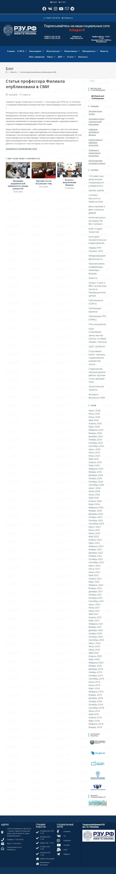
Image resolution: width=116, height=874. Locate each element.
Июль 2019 (94, 681)
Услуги (70, 57)
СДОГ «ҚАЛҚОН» (97, 346)
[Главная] (6, 72)
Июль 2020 (94, 646)
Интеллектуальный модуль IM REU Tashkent (97, 220)
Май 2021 (94, 614)
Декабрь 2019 (96, 669)
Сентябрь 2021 (96, 601)
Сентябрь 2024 (96, 484)
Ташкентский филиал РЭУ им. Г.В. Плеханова (93, 825)
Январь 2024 (95, 510)
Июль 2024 (94, 491)
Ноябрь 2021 (95, 594)
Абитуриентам (88, 51)
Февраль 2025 (96, 468)
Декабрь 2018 (96, 698)
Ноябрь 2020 (95, 633)
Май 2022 (94, 575)
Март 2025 (94, 465)
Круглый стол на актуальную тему (44, 182)
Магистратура (53, 51)
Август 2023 (95, 526)
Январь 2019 (95, 694)
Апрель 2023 (95, 539)
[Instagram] (55, 8)
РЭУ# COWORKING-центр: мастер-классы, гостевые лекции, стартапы (98, 335)
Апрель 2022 (95, 578)
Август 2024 (95, 488)
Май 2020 (94, 652)
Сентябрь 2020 (96, 639)
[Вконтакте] (50, 8)
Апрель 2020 (95, 656)
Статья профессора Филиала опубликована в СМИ (38, 72)
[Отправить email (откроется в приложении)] (66, 8)
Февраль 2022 (96, 585)
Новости (104, 51)
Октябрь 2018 (96, 704)
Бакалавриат (35, 51)
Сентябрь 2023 (96, 523)
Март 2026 (94, 426)
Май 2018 (94, 714)
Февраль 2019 (96, 691)
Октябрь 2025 (96, 442)
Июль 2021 (94, 607)
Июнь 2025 (94, 455)
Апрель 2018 (95, 717)
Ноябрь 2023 (95, 517)
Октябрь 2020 (96, 636)
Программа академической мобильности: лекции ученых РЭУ (18, 185)
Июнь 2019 (94, 685)
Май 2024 (94, 497)
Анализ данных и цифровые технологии (96, 142)
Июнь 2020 (94, 649)
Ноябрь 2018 (95, 701)
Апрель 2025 (95, 462)
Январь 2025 (95, 471)
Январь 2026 (95, 433)
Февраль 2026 (96, 429)
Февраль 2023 (96, 546)
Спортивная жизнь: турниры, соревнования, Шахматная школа (97, 358)
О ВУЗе (20, 51)
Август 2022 (95, 565)
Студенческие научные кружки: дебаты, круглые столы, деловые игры (97, 375)
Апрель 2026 (95, 423)
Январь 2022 (95, 588)
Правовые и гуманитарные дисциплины (94, 153)
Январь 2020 (95, 665)
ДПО (60, 57)
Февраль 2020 (96, 662)
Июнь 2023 (94, 533)
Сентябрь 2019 (96, 678)
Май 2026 (94, 420)
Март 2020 (94, 659)
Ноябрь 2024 (95, 478)
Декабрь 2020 (96, 630)
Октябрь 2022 (96, 559)
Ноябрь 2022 (95, 555)
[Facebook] (44, 8)
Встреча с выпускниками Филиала (69, 182)
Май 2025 (94, 458)
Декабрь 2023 (96, 513)
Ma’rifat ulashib (96, 190)
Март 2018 (94, 720)
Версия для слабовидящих (97, 97)
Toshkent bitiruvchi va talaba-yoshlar (96, 198)
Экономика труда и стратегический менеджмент (96, 122)
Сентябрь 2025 (96, 446)
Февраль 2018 (96, 723)
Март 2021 (94, 620)
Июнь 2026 (94, 417)
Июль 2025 (94, 452)
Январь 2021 (95, 626)
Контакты (83, 57)
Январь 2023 (95, 549)
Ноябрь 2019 (95, 672)
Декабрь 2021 (96, 591)
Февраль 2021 (96, 623)
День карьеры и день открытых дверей (97, 209)
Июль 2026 (94, 413)
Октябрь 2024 (96, 481)
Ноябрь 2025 (95, 439)
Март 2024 (94, 504)
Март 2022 (94, 581)
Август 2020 (95, 643)
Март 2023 (94, 542)
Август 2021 (95, 604)
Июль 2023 (94, 530)
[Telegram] (72, 8)
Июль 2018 (94, 710)
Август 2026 (95, 410)
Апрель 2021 (95, 617)
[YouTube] (61, 8)
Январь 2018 (95, 727)
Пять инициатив (37, 57)
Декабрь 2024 (96, 475)
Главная (11, 51)
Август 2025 (95, 449)
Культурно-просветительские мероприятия (97, 240)
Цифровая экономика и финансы (94, 132)
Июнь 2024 (94, 494)
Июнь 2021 (94, 610)
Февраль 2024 (96, 507)
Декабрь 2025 (96, 436)
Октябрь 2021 (96, 597)
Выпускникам (70, 51)
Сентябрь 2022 (96, 562)
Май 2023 (94, 536)
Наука (50, 57)
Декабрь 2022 (96, 552)
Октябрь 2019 (96, 675)
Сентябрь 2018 (96, 707)
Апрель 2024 (95, 501)
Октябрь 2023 (96, 520)
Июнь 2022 (94, 572)
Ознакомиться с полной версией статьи (21, 149)
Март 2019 (94, 688)
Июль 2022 (94, 568)
